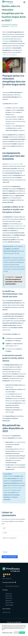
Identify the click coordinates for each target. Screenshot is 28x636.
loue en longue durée (14, 164)
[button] (24, 2)
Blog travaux (8, 593)
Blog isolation (8, 598)
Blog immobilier (9, 602)
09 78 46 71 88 (6, 612)
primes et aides (14, 26)
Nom (4, 528)
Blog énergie (8, 596)
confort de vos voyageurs (9, 55)
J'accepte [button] (22, 632)
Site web (5, 552)
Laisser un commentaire (9, 556)
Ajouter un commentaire (9, 538)
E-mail (5, 533)
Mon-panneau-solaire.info (12, 586)
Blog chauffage (9, 605)
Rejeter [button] (16, 632)
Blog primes (8, 600)
